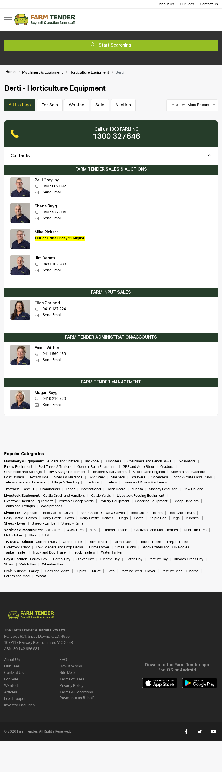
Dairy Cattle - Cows (58, 518)
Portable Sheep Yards (76, 501)
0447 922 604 (54, 212)
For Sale (49, 105)
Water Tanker (112, 552)
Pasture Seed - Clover (137, 571)
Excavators (186, 461)
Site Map (67, 673)
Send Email (52, 192)
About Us (166, 4)
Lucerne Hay (110, 559)
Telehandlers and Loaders (24, 482)
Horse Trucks (150, 542)
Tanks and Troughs (19, 506)
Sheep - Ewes (15, 523)
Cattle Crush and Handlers (64, 496)
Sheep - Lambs (44, 523)
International (91, 489)
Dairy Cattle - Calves (20, 518)
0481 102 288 (54, 264)
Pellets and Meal (17, 576)
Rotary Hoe (39, 477)
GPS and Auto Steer (138, 467)
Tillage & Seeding (65, 482)
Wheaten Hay (52, 564)
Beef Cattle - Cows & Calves (102, 513)
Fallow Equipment (18, 467)
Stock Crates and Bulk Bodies (165, 547)
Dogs (123, 518)
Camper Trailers (115, 530)
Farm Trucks (123, 542)
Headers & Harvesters (109, 472)
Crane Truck (72, 542)
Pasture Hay (158, 559)
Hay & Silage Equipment (67, 472)
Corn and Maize (57, 571)
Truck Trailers (84, 552)
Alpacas (30, 513)
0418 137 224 (54, 309)
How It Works (71, 666)
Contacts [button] (20, 156)
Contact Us (209, 4)
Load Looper (15, 699)
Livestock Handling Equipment (28, 501)
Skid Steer (97, 477)
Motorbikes (13, 535)
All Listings (20, 105)
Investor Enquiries (19, 705)
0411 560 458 (54, 354)
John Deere (116, 489)
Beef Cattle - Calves (58, 513)
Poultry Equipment (114, 501)
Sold (100, 105)
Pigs (176, 518)
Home (10, 72)
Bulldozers (113, 461)
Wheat (41, 576)
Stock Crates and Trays (193, 477)
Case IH (28, 489)
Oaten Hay (134, 559)
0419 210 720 (54, 399)
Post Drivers (14, 477)
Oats (111, 571)
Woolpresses (51, 506)
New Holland (193, 489)
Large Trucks (177, 542)
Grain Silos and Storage (23, 472)
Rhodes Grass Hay (188, 559)
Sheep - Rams (72, 523)
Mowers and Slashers (188, 472)
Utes (32, 535)
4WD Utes (75, 530)
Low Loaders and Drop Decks (59, 547)
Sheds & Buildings (68, 477)
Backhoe (92, 461)
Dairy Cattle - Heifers (96, 518)
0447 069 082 (54, 186)
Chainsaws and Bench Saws (149, 461)
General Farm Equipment (97, 467)
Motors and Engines (149, 472)
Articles (10, 692)
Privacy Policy (71, 686)
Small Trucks (125, 547)
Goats (138, 518)
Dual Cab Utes (195, 530)
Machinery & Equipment (42, 72)
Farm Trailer (97, 542)
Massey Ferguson (163, 489)
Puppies (193, 518)
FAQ (63, 660)
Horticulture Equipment (89, 72)
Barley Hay (38, 559)
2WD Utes (53, 530)
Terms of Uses (72, 679)
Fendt (70, 489)
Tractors (92, 482)
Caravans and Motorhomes (156, 530)
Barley (34, 571)
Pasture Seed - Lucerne (179, 571)
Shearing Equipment (151, 501)
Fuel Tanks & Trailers (54, 467)
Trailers (111, 482)
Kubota (137, 489)
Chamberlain (50, 489)
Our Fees (187, 4)
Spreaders (159, 477)
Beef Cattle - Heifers (147, 513)
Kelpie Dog (158, 518)
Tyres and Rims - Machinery (145, 482)
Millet (96, 571)
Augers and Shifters (63, 461)
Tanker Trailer (15, 552)
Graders (166, 467)
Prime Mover (99, 547)
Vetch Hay (27, 564)
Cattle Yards (101, 496)
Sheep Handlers (186, 501)
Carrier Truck (46, 542)
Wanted (76, 105)
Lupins (81, 571)
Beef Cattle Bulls (182, 513)
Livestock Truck (17, 547)
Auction (123, 105)
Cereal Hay (61, 559)
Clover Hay (85, 559)
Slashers (118, 477)
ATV (93, 530)
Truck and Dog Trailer (49, 552)
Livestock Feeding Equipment (140, 496)
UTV (45, 535)
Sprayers (138, 477)
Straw (9, 564)
